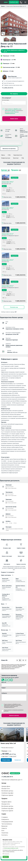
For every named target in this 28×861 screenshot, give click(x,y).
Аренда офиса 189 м (7, 181)
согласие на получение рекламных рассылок (13, 710)
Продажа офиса (6, 802)
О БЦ (9, 155)
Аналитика (4, 833)
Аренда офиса (5, 786)
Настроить (6, 853)
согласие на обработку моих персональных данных (13, 109)
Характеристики (17, 155)
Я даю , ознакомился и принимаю (14, 111)
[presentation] (2, 23)
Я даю (13, 710)
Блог (2, 830)
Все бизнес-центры (7, 791)
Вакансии (4, 826)
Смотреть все (18, 760)
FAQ (23, 158)
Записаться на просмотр (9, 148)
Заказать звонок (14, 118)
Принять (6, 857)
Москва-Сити (5, 788)
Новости (4, 828)
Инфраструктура (5, 158)
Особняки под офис (7, 793)
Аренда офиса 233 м (7, 285)
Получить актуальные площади (11, 143)
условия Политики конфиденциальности (12, 112)
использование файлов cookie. (11, 848)
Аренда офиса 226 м (7, 259)
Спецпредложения (7, 821)
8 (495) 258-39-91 (8, 87)
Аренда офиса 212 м (7, 233)
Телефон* (3, 687)
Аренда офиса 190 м (7, 207)
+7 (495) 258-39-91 (20, 197)
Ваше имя (3, 682)
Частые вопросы (6, 824)
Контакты (4, 835)
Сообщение (4, 693)
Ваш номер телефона (5, 100)
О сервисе (4, 817)
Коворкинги (5, 819)
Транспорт (16, 158)
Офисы (3, 155)
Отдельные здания (7, 795)
